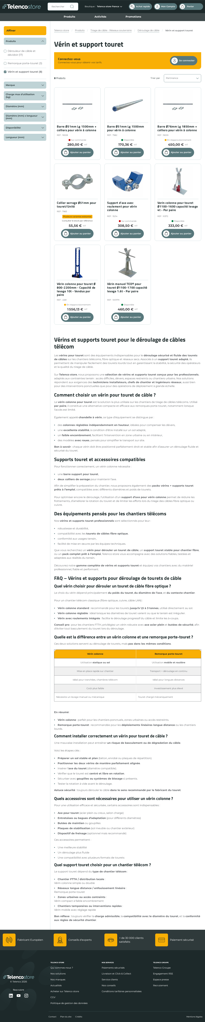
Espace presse (161, 979)
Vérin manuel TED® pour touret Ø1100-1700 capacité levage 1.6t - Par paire (127, 287)
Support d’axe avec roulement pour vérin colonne (122, 206)
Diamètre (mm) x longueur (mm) (21, 117)
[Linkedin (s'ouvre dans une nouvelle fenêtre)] (11, 996)
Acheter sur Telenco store (64, 991)
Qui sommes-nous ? (61, 967)
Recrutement (160, 985)
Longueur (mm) (15, 137)
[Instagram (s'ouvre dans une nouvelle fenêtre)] (26, 996)
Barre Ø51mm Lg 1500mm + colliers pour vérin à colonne (76, 128)
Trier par (155, 78)
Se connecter (187, 60)
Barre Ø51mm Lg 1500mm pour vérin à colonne (125, 128)
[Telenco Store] (21, 6)
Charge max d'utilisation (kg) (20, 95)
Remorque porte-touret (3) (25, 63)
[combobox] (63, 7)
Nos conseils (109, 985)
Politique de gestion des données (69, 1003)
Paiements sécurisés (113, 967)
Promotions (133, 16)
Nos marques (57, 979)
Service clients (110, 979)
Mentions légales (194, 1016)
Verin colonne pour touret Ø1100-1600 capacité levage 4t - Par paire (177, 206)
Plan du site (65, 1016)
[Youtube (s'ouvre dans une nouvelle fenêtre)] (18, 996)
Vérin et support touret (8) (25, 71)
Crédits (78, 1016)
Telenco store (61, 30)
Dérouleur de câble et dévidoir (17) (22, 52)
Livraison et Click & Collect (116, 973)
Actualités (56, 985)
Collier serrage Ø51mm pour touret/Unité (76, 204)
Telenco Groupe (162, 967)
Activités (100, 16)
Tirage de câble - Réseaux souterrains (111, 30)
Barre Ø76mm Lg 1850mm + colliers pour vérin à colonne (177, 128)
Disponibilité (13, 127)
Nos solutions (58, 973)
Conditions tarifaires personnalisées (122, 991)
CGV (52, 997)
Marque (10, 85)
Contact (52, 1016)
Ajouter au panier (80, 152)
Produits (69, 16)
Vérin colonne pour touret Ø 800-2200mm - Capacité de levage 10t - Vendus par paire (76, 289)
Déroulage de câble (148, 30)
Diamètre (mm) (15, 106)
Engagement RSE (163, 973)
